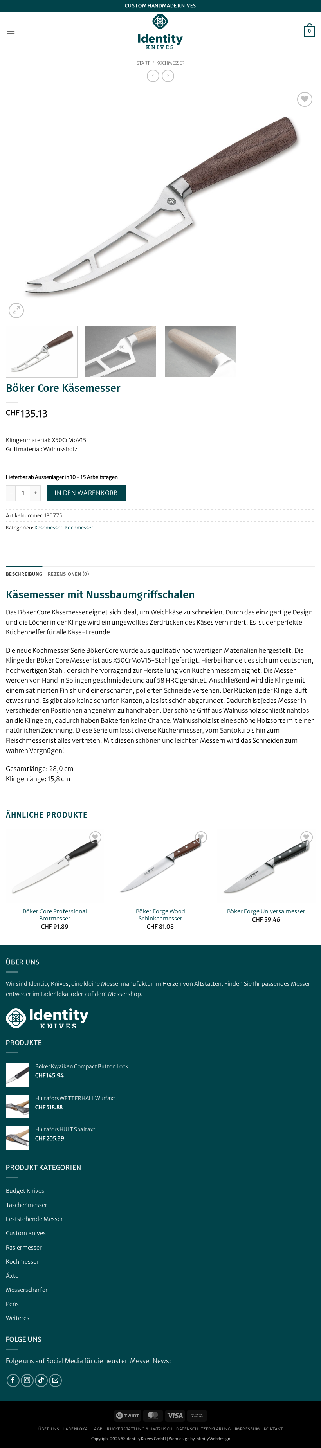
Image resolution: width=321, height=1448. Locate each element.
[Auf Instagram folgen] (27, 1380)
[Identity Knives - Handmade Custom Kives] (160, 31)
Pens (12, 1304)
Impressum (247, 1429)
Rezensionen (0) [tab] (68, 574)
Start (143, 63)
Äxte (12, 1275)
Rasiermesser (24, 1247)
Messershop (124, 994)
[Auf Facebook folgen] (13, 1380)
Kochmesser (170, 63)
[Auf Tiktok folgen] (41, 1380)
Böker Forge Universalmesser (266, 911)
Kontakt (273, 1429)
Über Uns (48, 1429)
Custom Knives (26, 1233)
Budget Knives (25, 1190)
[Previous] (22, 205)
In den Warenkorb (85, 493)
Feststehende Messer (34, 1219)
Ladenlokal (76, 1429)
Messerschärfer (27, 1289)
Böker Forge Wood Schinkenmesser (160, 915)
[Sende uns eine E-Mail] (55, 1380)
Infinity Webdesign (212, 1438)
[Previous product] (168, 76)
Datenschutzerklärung (203, 1429)
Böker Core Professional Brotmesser (55, 915)
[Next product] (153, 76)
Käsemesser (48, 527)
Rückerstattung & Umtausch (139, 1429)
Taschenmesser (26, 1204)
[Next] (299, 205)
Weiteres (17, 1318)
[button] (10, 31)
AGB (98, 1429)
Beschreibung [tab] (24, 574)
